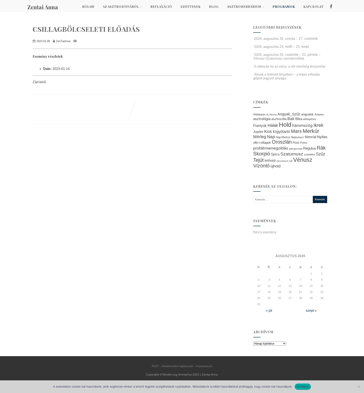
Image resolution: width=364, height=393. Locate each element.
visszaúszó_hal (284, 161)
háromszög (302, 125)
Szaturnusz (291, 153)
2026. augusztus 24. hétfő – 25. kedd (281, 46)
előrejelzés (309, 119)
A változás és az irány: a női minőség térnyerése (290, 66)
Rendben (303, 386)
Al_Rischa (271, 114)
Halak (273, 125)
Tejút (258, 160)
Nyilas (322, 137)
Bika (298, 119)
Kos (268, 131)
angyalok (307, 114)
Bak (290, 118)
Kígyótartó (281, 132)
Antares (319, 114)
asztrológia (261, 119)
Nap (271, 136)
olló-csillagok (262, 142)
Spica (275, 154)
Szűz (320, 154)
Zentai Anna (42, 7)
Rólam (88, 7)
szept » (311, 310)
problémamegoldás (270, 148)
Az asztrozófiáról (121, 7)
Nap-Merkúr (283, 137)
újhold (275, 166)
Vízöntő (261, 165)
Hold (285, 124)
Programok (284, 7)
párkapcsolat (295, 148)
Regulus (309, 148)
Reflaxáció (161, 7)
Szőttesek (191, 7)
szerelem (309, 154)
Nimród (310, 137)
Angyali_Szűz (288, 114)
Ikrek (318, 125)
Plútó (296, 142)
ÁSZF (155, 366)
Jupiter (258, 132)
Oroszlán (282, 142)
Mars (296, 131)
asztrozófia (278, 119)
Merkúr (311, 131)
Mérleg (259, 136)
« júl (269, 310)
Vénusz (302, 160)
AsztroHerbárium (244, 7)
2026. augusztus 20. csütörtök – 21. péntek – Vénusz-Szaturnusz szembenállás (286, 56)
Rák (321, 148)
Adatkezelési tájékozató (177, 366)
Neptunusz (297, 137)
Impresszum (204, 366)
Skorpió (261, 153)
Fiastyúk (260, 125)
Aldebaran (259, 114)
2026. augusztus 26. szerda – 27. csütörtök (286, 38)
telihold (270, 160)
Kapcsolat (313, 7)
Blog (214, 7)
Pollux (303, 142)
